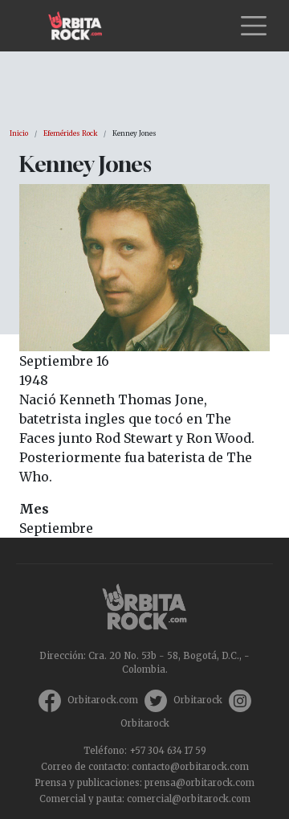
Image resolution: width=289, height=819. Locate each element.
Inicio (19, 133)
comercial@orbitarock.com (188, 799)
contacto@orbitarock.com (190, 766)
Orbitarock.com (102, 700)
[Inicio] (81, 25)
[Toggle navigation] (253, 25)
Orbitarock (197, 700)
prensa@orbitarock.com (199, 782)
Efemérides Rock (70, 133)
